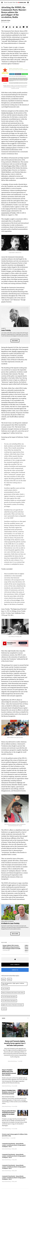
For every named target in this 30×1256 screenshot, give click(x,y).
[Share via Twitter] (6, 27)
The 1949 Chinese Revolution (9, 1000)
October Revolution (7, 113)
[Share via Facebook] (3, 27)
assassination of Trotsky (8, 213)
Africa (9, 979)
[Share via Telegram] (13, 27)
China (16, 129)
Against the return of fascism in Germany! (12, 1004)
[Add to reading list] (27, 27)
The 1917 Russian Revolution (9, 996)
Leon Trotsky (5, 988)
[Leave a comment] (23, 27)
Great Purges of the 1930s (11, 166)
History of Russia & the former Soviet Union (13, 992)
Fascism (4, 1008)
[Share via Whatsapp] (10, 27)
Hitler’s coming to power (8, 147)
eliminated (20, 265)
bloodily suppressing (18, 351)
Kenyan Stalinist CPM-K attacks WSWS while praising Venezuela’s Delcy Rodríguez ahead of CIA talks (11, 947)
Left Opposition (19, 141)
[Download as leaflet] (20, 27)
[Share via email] (16, 27)
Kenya (3, 979)
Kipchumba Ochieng (5, 20)
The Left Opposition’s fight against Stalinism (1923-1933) (13, 984)
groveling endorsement (13, 39)
